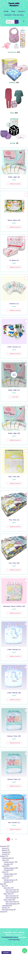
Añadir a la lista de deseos (26, 151)
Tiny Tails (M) (14, 563)
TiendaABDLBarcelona (9, 937)
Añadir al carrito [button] (15, 184)
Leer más (15, 397)
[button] (24, 950)
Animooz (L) (14, 303)
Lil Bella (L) (14, 260)
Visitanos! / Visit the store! (14, 15)
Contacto (21, 11)
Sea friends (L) (14, 822)
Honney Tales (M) (14, 736)
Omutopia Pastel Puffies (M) (14, 606)
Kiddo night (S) (14, 177)
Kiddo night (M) (14, 433)
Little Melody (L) (14, 649)
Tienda (5, 11)
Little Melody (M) (14, 693)
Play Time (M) (14, 476)
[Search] (17, 22)
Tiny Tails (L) (14, 520)
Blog (13, 11)
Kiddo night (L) (14, 390)
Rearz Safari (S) (14, 220)
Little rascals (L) (14, 347)
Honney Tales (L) (14, 779)
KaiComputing (14, 940)
